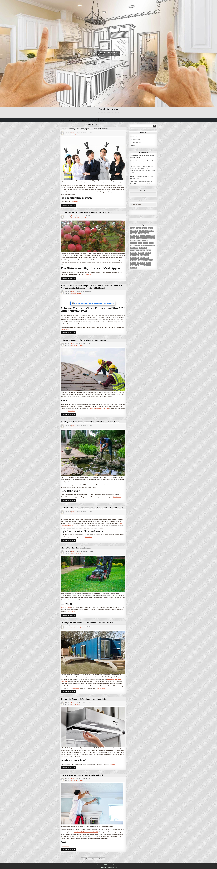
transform (134, 265)
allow (138, 228)
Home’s (84, 120)
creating (151, 236)
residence (141, 260)
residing (150, 260)
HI (77, 120)
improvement (142, 245)
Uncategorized (76, 293)
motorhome (134, 250)
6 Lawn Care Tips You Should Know (76, 548)
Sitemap (133, 146)
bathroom (134, 231)
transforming (145, 265)
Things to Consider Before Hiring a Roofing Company (84, 340)
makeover (143, 248)
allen (133, 228)
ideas (151, 243)
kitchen (151, 245)
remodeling (135, 255)
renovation (144, 258)
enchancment (150, 238)
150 (92, 859)
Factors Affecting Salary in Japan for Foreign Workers (84, 129)
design (133, 238)
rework (133, 263)
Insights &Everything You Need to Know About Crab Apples (86, 212)
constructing (144, 233)
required (134, 260)
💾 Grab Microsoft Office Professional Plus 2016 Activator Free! (93, 303)
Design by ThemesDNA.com (109, 867)
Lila (72, 132)
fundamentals (136, 240)
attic (144, 228)
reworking (141, 263)
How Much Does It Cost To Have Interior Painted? (82, 775)
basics (150, 228)
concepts (134, 233)
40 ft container (74, 688)
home (140, 243)
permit (142, 250)
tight (148, 263)
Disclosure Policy (135, 142)
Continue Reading (69, 205)
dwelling (140, 238)
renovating (135, 258)
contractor (135, 236)
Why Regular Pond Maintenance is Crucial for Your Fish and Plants (90, 422)
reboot (141, 253)
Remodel (93, 120)
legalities (134, 248)
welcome (134, 268)
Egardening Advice (108, 52)
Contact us (133, 136)
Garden (145, 240)
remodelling (144, 255)
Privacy (71, 120)
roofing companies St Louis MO (99, 409)
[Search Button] (108, 115)
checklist (150, 231)
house (146, 243)
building (142, 231)
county (143, 236)
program (134, 253)
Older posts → (99, 859)
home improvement (77, 345)
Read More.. (75, 202)
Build (63, 120)
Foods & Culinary (76, 217)
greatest (134, 243)
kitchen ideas (87, 217)
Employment (75, 134)
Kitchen (102, 120)
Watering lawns (66, 607)
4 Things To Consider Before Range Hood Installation (84, 699)
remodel (148, 253)
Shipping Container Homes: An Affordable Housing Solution (87, 623)
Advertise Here (135, 139)
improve (133, 245)
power (148, 250)
